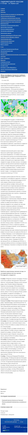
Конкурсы (3, 71)
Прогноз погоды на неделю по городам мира (12, 14)
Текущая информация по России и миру (11, 35)
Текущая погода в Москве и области (10, 37)
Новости (3, 10)
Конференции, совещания (7, 414)
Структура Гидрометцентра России (9, 49)
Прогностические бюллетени (8, 16)
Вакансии (3, 60)
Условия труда (4, 65)
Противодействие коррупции (8, 63)
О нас (2, 47)
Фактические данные (6, 33)
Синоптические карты (6, 39)
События (3, 412)
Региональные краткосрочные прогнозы (11, 20)
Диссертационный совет (7, 51)
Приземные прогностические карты (10, 25)
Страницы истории (5, 62)
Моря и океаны (4, 44)
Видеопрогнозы (5, 23)
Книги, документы (5, 58)
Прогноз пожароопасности (7, 29)
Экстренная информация (7, 31)
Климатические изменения (7, 41)
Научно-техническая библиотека (9, 69)
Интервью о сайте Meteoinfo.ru (8, 67)
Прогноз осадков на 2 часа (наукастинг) (11, 21)
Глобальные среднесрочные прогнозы (10, 18)
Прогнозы (3, 12)
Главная (3, 8)
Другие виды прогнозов (6, 27)
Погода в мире (4, 411)
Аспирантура (4, 52)
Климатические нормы (6, 42)
